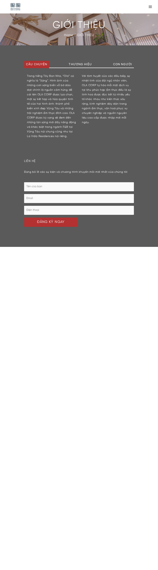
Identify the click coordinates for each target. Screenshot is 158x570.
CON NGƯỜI (122, 64)
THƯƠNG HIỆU (80, 64)
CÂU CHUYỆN (36, 64)
